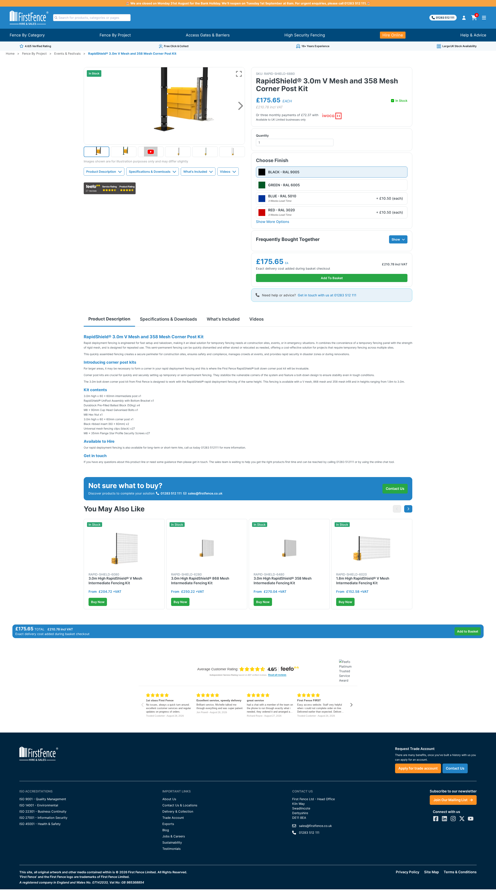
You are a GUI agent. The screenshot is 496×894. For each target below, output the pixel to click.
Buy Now (97, 602)
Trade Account (173, 818)
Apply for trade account (418, 768)
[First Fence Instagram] (453, 819)
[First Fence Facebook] (436, 819)
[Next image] (240, 105)
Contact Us (395, 489)
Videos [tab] (256, 319)
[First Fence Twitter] (462, 819)
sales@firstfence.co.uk (205, 493)
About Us (169, 799)
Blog (165, 830)
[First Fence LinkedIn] (444, 819)
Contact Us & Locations (179, 805)
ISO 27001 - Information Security (43, 818)
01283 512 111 (445, 17)
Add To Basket (332, 278)
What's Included (195, 171)
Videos (225, 171)
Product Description (101, 171)
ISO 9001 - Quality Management (42, 799)
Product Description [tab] (109, 318)
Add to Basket (467, 631)
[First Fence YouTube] (471, 819)
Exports (168, 824)
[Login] (464, 17)
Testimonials (171, 849)
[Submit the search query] (56, 18)
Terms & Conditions (460, 872)
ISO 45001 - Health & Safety (40, 824)
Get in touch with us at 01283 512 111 (327, 295)
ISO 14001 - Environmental (38, 805)
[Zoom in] (239, 74)
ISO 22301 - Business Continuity (42, 811)
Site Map (431, 872)
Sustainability (172, 842)
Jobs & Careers (173, 836)
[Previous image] (397, 509)
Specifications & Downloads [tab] (168, 319)
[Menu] (484, 17)
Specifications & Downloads (149, 171)
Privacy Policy (407, 872)
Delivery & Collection (177, 811)
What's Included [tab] (223, 319)
